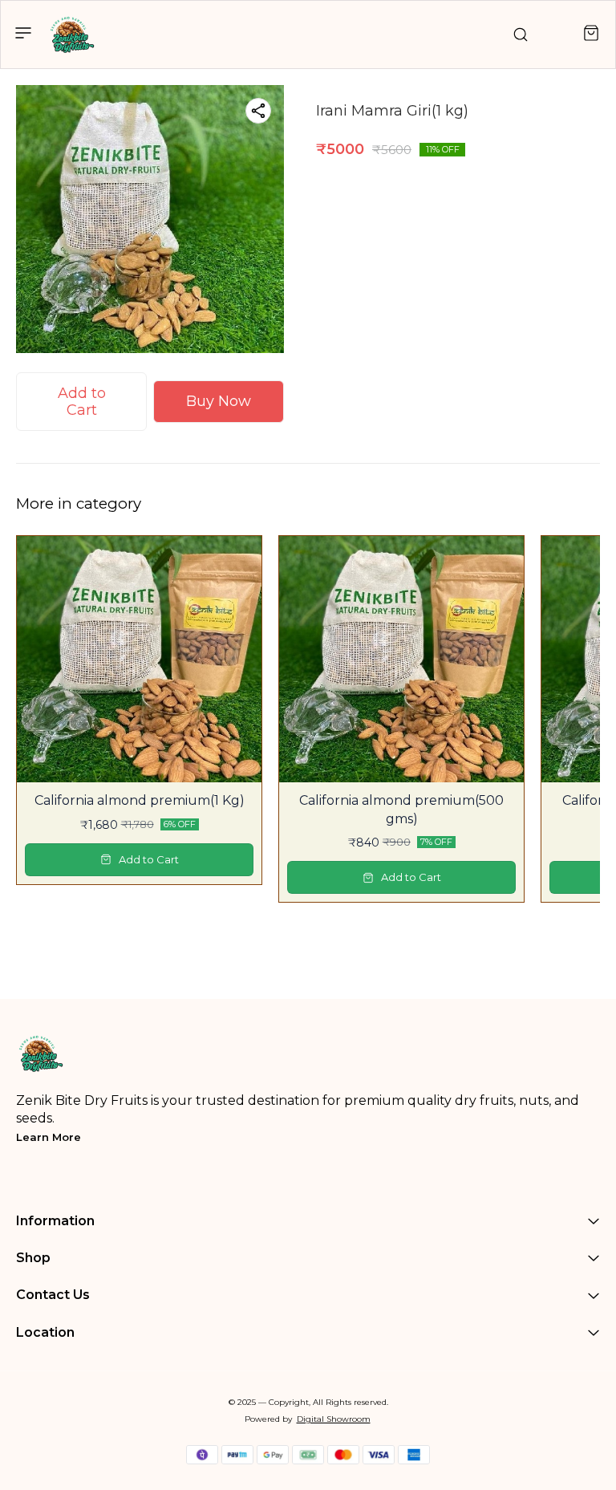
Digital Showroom (334, 1419)
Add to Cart (82, 401)
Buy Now (218, 401)
